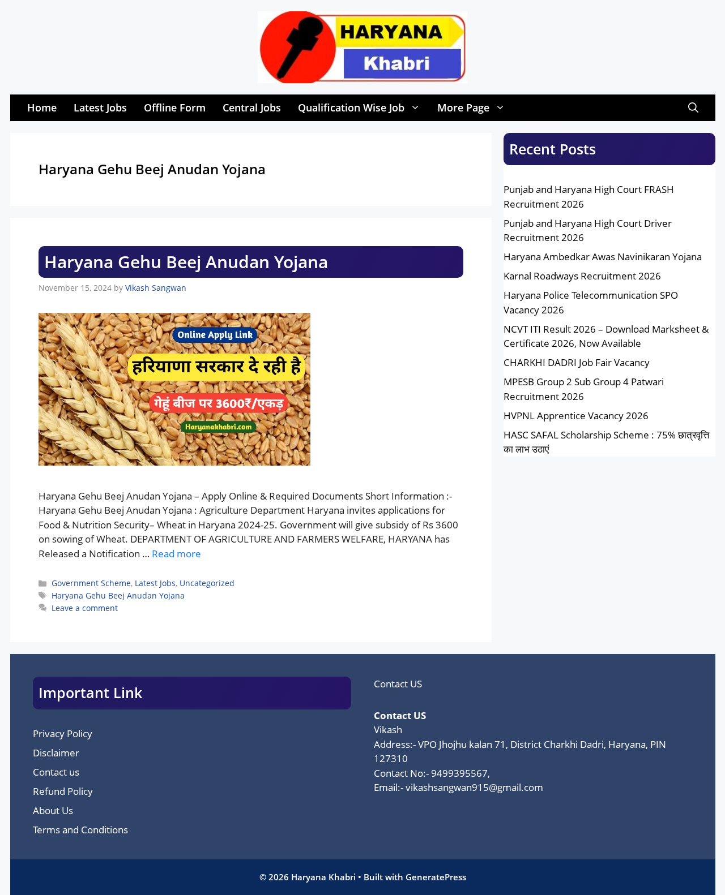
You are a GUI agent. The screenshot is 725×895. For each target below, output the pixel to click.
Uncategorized (207, 583)
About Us (53, 810)
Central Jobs (252, 107)
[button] (693, 107)
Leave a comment (85, 608)
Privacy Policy (62, 733)
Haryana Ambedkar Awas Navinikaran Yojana (603, 256)
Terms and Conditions (80, 829)
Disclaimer (56, 752)
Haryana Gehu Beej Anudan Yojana (186, 261)
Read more (176, 553)
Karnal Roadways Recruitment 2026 (582, 275)
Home (42, 107)
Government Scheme (91, 583)
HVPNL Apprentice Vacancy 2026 (576, 415)
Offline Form (175, 107)
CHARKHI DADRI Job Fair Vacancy (577, 362)
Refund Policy (63, 791)
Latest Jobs (100, 107)
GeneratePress (436, 877)
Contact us (56, 771)
